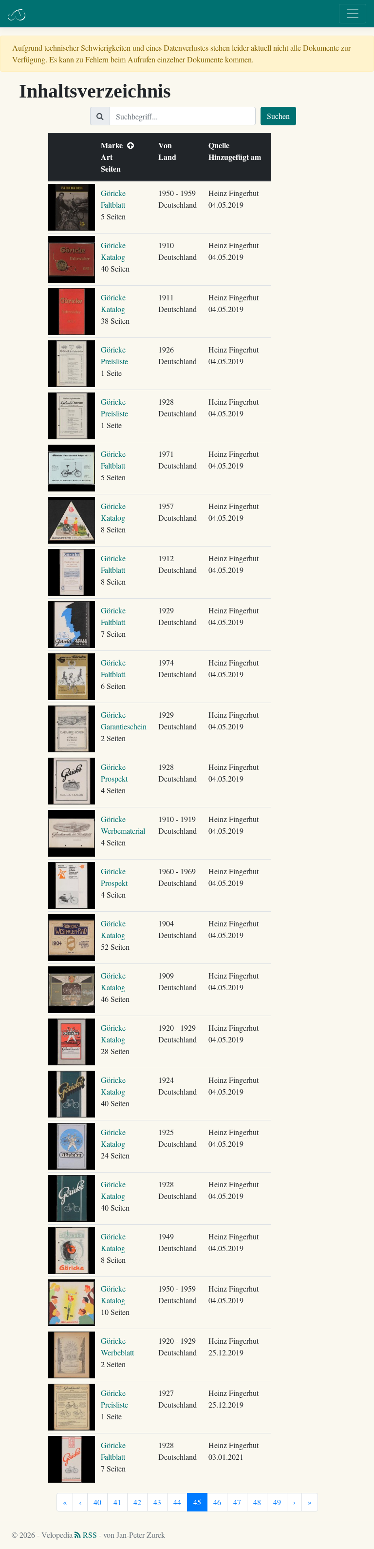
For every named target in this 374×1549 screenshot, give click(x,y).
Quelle (221, 145)
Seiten (113, 168)
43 (157, 1502)
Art (109, 156)
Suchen (278, 116)
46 (217, 1502)
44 (177, 1502)
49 (277, 1502)
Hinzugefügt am (236, 156)
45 (197, 1502)
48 (257, 1502)
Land (169, 156)
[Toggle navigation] (352, 13)
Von (167, 145)
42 (137, 1502)
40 (97, 1502)
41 (117, 1502)
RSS (89, 1534)
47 (237, 1502)
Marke (114, 145)
